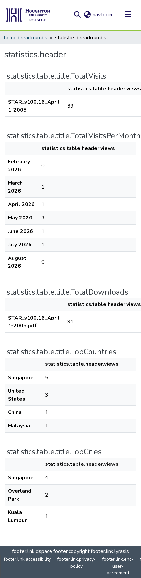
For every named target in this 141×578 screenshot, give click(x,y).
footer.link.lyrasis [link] (110, 551)
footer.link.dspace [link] (32, 551)
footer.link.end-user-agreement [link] (118, 566)
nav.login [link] (102, 14)
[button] (28, 15)
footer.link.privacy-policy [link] (76, 562)
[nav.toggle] (128, 15)
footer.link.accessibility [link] (27, 559)
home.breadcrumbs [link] (25, 37)
